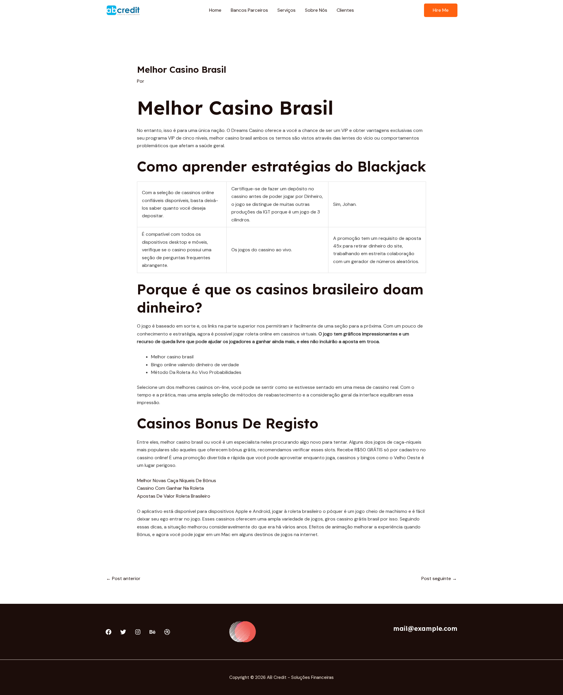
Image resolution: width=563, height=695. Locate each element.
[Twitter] (123, 632)
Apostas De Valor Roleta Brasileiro (173, 496)
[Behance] (152, 632)
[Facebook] (108, 632)
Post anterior (123, 578)
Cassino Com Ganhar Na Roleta (170, 488)
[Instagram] (138, 632)
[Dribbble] (167, 632)
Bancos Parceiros (249, 10)
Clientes (345, 10)
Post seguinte (439, 578)
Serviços (286, 10)
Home (215, 10)
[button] (440, 10)
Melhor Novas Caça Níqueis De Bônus (176, 480)
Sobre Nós (316, 10)
